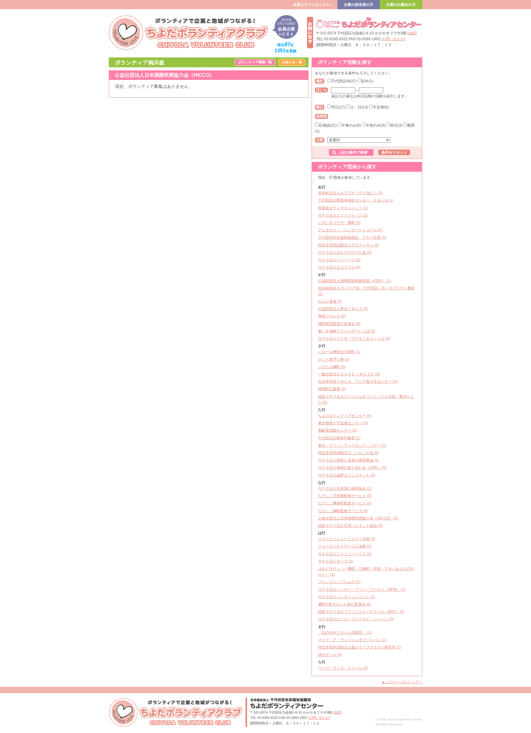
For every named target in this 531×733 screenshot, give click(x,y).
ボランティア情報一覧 (255, 62)
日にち (321, 90)
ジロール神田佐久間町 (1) (339, 352)
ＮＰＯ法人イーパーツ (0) (339, 260)
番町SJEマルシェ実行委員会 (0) (344, 604)
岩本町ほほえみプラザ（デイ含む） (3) (350, 193)
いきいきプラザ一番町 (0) (339, 223)
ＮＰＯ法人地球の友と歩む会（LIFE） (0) (352, 467)
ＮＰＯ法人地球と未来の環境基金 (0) (348, 460)
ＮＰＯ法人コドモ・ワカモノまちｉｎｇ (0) (354, 338)
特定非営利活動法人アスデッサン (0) (348, 245)
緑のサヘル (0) (330, 655)
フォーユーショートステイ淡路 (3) (346, 539)
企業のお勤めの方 (401, 4)
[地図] (412, 33)
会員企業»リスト (286, 27)
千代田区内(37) (343, 81)
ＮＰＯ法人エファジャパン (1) (343, 215)
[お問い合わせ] (393, 39)
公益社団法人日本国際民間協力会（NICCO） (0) (358, 518)
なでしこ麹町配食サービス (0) (343, 511)
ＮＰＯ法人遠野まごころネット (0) (346, 475)
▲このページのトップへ (402, 682)
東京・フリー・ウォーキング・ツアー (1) (352, 445)
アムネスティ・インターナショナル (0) (350, 230)
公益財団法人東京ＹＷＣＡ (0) (343, 309)
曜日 (319, 107)
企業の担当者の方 (358, 4)
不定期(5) (381, 107)
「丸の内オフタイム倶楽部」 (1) (345, 632)
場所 (319, 81)
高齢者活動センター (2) (337, 430)
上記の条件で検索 (353, 152)
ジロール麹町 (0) (332, 367)
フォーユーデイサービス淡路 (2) (345, 546)
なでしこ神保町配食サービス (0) (345, 503)
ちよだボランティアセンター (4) (345, 416)
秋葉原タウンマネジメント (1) (343, 208)
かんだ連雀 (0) (330, 301)
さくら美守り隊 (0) (333, 359)
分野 (319, 140)
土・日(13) (359, 107)
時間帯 (321, 116)
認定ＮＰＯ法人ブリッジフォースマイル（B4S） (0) (361, 612)
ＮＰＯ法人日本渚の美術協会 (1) (345, 488)
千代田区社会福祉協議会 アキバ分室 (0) (352, 237)
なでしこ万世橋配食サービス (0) (345, 496)
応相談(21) (328, 125)
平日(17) (338, 107)
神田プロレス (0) (332, 316)
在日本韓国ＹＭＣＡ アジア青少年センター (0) (357, 381)
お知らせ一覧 (292, 62)
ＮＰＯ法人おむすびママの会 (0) (345, 252)
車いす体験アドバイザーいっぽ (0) (346, 331)
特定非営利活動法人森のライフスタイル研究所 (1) (359, 647)
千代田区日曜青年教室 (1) (339, 438)
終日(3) (396, 125)
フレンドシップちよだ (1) (339, 582)
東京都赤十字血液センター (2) (343, 423)
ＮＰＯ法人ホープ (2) (335, 561)
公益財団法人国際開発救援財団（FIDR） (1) (354, 281)
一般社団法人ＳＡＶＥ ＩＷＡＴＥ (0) (349, 374)
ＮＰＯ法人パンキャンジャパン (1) (346, 597)
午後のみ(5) (351, 125)
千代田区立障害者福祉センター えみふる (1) (356, 200)
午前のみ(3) (375, 125)
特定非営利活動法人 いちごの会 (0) (348, 453)
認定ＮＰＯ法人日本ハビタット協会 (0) (350, 525)
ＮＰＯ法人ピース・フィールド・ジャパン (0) (356, 619)
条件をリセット (394, 152)
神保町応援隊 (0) (332, 389)
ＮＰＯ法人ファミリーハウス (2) (345, 554)
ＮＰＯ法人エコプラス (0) (339, 267)
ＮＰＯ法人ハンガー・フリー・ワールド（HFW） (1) (362, 589)
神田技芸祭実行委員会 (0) (339, 324)
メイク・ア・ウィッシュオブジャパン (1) (352, 640)
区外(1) (367, 81)
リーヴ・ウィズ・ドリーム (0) (343, 668)
